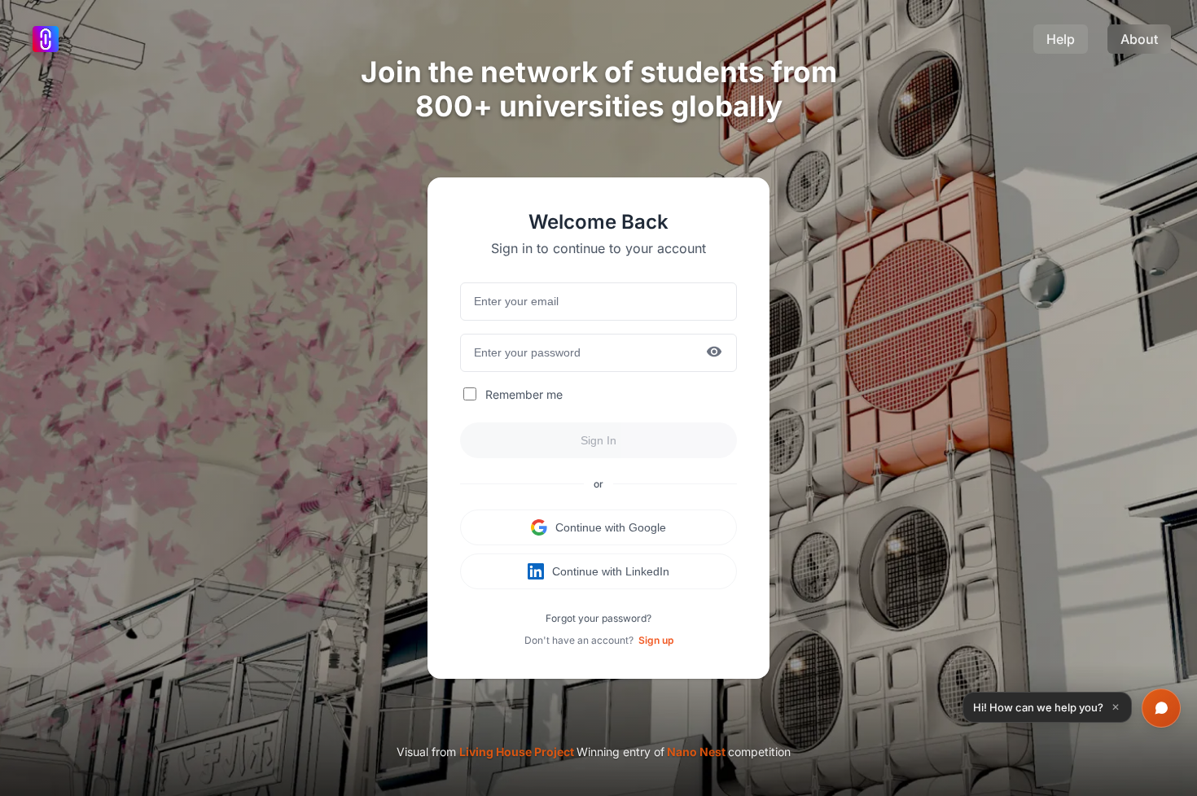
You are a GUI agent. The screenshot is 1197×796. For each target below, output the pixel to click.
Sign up (655, 640)
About (1139, 39)
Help (1060, 39)
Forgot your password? (598, 618)
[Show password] (714, 352)
